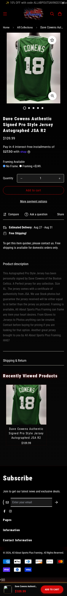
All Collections (25, 27)
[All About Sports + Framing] (33, 14)
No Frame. (12, 166)
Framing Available (14, 162)
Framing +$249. (31, 166)
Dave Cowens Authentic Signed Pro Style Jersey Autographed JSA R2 (26, 433)
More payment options (33, 201)
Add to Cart (52, 589)
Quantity (8, 178)
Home (6, 27)
